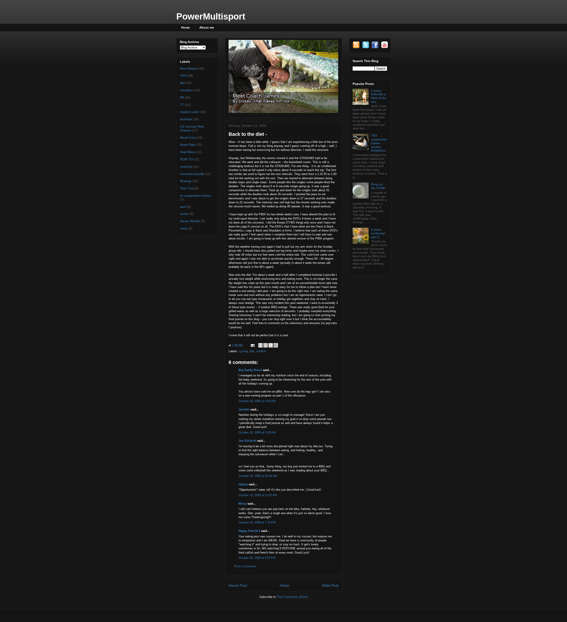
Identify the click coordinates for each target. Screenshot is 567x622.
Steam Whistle (190, 221)
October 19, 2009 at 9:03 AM (257, 401)
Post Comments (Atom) (292, 597)
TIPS (183, 75)
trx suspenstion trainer (195, 195)
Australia (186, 119)
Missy (243, 503)
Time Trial (187, 188)
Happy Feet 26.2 (249, 531)
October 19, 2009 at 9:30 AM (257, 432)
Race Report (189, 68)
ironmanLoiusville (192, 174)
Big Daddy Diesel (250, 370)
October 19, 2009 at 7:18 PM (257, 522)
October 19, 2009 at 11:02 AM (258, 495)
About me (206, 27)
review (184, 214)
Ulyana (243, 484)
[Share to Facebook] (276, 345)
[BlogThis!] (265, 345)
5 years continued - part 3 (379, 233)
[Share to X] (270, 345)
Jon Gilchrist (247, 440)
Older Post (330, 585)
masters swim (189, 112)
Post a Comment (245, 566)
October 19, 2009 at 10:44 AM (258, 476)
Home (185, 27)
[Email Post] (252, 345)
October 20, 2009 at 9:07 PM (257, 558)
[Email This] (260, 345)
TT (182, 105)
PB (182, 97)
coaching (186, 166)
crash (184, 228)
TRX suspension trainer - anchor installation (379, 143)
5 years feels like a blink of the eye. (378, 96)
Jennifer (244, 409)
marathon (186, 90)
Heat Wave (187, 152)
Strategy (186, 181)
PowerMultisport (210, 16)
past (183, 206)
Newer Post (238, 585)
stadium (261, 351)
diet (252, 351)
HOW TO (186, 159)
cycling (243, 351)
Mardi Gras (188, 137)
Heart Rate (187, 144)
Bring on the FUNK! (378, 186)
